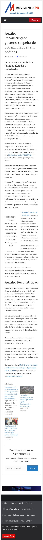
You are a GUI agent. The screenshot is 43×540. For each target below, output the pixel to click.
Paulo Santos (26, 521)
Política (29, 503)
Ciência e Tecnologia (10, 509)
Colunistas (31, 515)
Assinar (33, 468)
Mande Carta (9, 536)
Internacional (27, 509)
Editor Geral (23, 57)
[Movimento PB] (5, 20)
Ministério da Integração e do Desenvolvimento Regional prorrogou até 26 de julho (21, 368)
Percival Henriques (10, 521)
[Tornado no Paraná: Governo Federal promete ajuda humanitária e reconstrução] (27, 390)
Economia (6, 515)
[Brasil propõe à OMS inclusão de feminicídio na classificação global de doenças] (11, 421)
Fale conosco (18, 515)
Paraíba (12, 503)
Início (4, 503)
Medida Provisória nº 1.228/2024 (20, 155)
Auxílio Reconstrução (14, 376)
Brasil (21, 503)
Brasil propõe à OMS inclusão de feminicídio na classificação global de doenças (11, 430)
